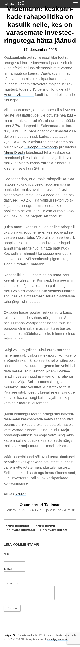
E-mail (8, 568)
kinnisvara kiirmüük (19, 530)
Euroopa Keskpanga (41, 147)
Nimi (6, 553)
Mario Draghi (14, 152)
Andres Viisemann (19, 95)
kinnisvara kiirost (53, 530)
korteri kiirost (44, 526)
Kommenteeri (12, 583)
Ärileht (20, 494)
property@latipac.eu (57, 639)
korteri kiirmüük (16, 526)
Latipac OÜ (13, 3)
